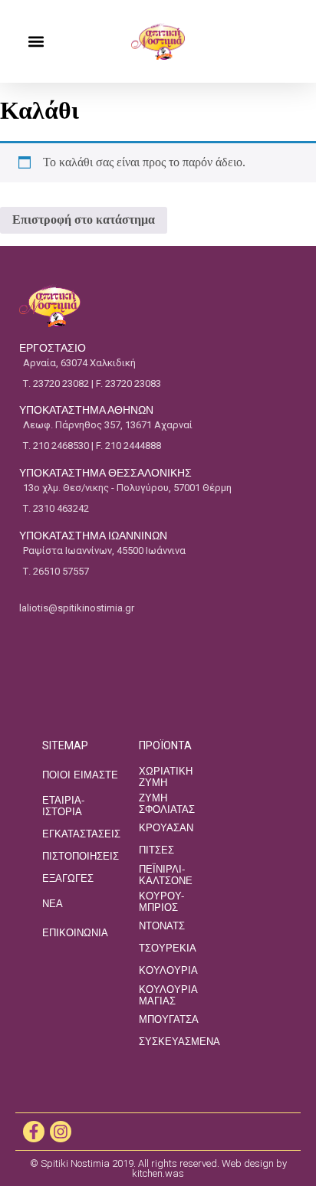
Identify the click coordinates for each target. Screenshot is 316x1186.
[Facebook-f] (33, 1131)
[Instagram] (60, 1131)
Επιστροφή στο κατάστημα (83, 219)
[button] (35, 41)
